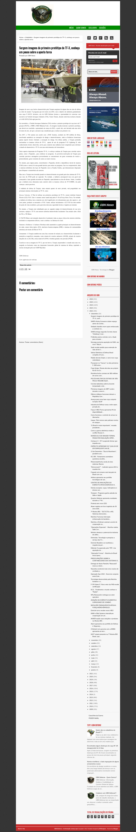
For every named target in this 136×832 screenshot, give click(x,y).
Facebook (89, 38)
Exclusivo (93, 27)
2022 (91, 311)
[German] (98, 143)
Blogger (111, 270)
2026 (91, 299)
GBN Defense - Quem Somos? (106, 777)
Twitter (95, 38)
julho (93, 652)
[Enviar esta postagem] (29, 269)
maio (93, 658)
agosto (93, 649)
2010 (91, 706)
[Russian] (89, 146)
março (93, 664)
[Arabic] (106, 146)
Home (21, 37)
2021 (91, 673)
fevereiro (94, 667)
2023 (91, 308)
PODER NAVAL (94, 718)
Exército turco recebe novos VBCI (102, 610)
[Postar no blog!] (22, 269)
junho (93, 655)
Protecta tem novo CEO (99, 503)
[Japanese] (98, 146)
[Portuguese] (93, 146)
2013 (91, 697)
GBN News (31, 55)
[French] (93, 143)
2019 (91, 679)
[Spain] (102, 143)
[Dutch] (111, 143)
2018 (91, 682)
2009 (91, 709)
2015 (91, 691)
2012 (91, 700)
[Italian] (106, 143)
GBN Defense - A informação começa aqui (66, 828)
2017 (91, 685)
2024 (91, 305)
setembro (94, 646)
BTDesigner (102, 828)
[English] (89, 143)
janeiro (93, 670)
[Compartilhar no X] (24, 269)
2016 (91, 688)
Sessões (102, 27)
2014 (91, 694)
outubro (94, 643)
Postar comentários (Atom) (34, 342)
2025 (91, 302)
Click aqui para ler (34, 119)
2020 (91, 676)
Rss (106, 38)
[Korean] (102, 146)
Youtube (111, 38)
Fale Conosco (22, 32)
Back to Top (21, 828)
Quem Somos (81, 27)
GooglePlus (100, 38)
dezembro (94, 313)
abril (93, 661)
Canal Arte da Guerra (96, 715)
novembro (94, 640)
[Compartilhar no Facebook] (26, 269)
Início (71, 27)
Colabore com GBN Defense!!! (106, 793)
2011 (91, 703)
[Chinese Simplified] (111, 146)
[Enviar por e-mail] (20, 269)
